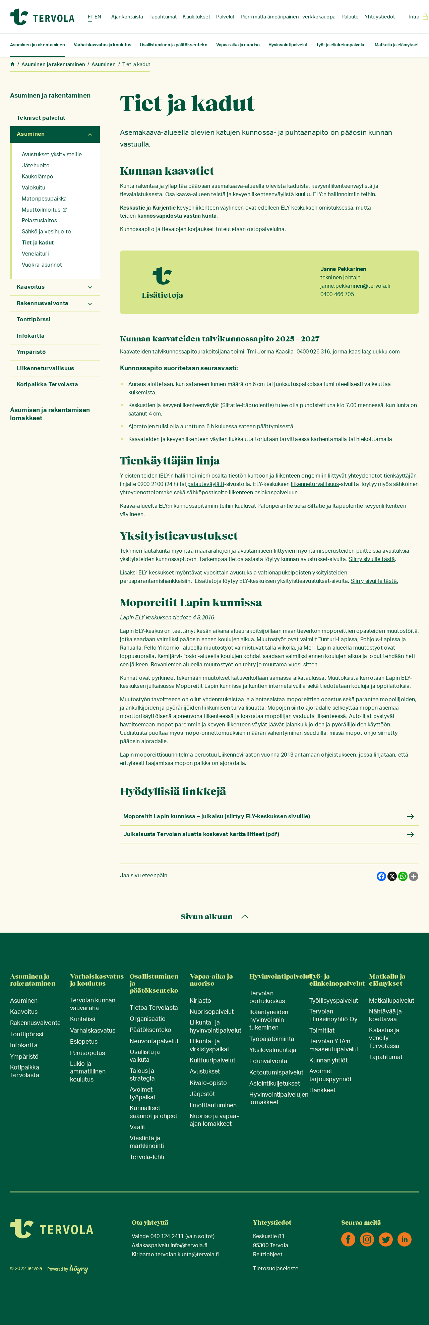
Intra (414, 16)
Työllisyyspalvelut (333, 1001)
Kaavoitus (31, 287)
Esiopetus (84, 1042)
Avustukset (205, 1072)
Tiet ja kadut (38, 242)
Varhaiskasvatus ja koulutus (102, 45)
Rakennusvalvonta (42, 303)
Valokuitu (33, 187)
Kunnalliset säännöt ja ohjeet (153, 1112)
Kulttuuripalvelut (212, 1061)
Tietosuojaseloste (276, 1268)
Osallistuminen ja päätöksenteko (173, 45)
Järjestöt (202, 1094)
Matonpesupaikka (44, 199)
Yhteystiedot (380, 16)
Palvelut (225, 16)
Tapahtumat (163, 16)
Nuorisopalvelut (212, 1012)
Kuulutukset (196, 16)
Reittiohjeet (268, 1254)
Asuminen (31, 134)
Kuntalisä (83, 1019)
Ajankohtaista (127, 16)
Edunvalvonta (268, 1061)
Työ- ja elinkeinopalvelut (341, 45)
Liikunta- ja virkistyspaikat (210, 1045)
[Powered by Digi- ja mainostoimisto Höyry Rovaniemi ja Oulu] (68, 1267)
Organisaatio (148, 1019)
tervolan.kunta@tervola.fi (187, 1254)
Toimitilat (322, 1031)
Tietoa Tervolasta (154, 1008)
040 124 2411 (167, 1236)
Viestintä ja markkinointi (147, 1142)
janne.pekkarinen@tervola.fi (355, 286)
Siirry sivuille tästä (372, 559)
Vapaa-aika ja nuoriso (238, 45)
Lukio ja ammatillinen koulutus (88, 1072)
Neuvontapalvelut (154, 1042)
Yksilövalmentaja (272, 1050)
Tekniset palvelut (41, 118)
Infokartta (31, 336)
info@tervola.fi (189, 1245)
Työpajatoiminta (271, 1039)
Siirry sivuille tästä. (374, 581)
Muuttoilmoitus (41, 210)
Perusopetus (87, 1053)
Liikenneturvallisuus (45, 368)
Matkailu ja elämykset (397, 45)
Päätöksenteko (150, 1030)
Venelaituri (35, 254)
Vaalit (137, 1127)
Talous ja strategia (142, 1075)
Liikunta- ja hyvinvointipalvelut (215, 1027)
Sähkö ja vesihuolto (46, 231)
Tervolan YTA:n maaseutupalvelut (334, 1045)
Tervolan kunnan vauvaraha (93, 1004)
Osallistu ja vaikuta (145, 1056)
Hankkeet (322, 1091)
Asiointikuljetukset (274, 1084)
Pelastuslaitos (39, 220)
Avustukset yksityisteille (52, 154)
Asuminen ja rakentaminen (37, 45)
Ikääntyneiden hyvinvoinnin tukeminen (268, 1020)
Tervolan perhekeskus (267, 997)
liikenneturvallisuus (315, 484)
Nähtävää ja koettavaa (385, 1016)
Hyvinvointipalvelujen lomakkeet (278, 1099)
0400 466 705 (337, 294)
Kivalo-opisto (208, 1083)
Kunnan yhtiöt (328, 1061)
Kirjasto (200, 1001)
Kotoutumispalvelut (276, 1073)
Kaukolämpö (38, 176)
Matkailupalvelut (391, 1001)
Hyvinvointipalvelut (288, 45)
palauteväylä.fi (205, 484)
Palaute (350, 16)
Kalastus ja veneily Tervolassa (384, 1038)
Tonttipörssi (34, 319)
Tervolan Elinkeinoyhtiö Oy (333, 1016)
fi (90, 16)
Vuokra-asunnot (42, 265)
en (98, 16)
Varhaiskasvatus (93, 1031)
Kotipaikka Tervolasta (47, 384)
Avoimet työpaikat (143, 1094)
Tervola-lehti (147, 1157)
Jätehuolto (36, 165)
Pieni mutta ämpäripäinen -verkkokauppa (288, 16)
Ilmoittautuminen (213, 1106)
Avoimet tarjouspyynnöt (330, 1075)
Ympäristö (31, 352)
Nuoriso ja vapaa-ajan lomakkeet (214, 1120)
